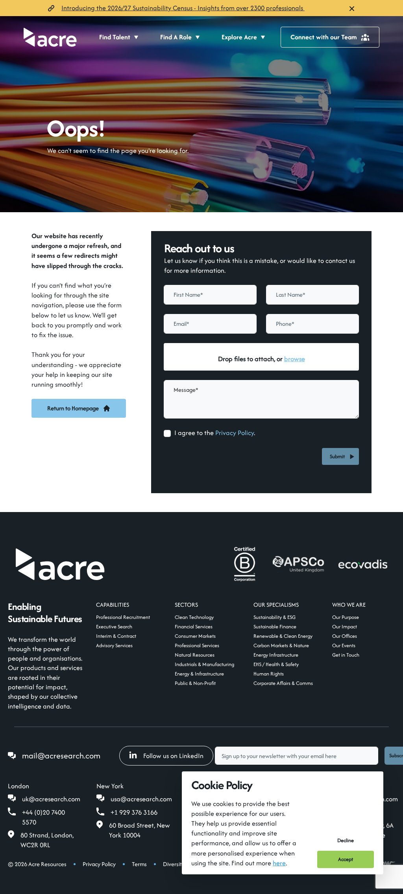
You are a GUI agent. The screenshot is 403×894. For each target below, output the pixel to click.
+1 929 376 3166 (134, 812)
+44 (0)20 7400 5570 (43, 817)
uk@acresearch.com (51, 799)
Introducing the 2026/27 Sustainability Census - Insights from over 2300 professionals (183, 8)
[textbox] (210, 295)
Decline (345, 840)
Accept (345, 859)
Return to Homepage (73, 408)
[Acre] (50, 37)
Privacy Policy (234, 432)
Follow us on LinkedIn (173, 755)
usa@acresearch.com (141, 799)
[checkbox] (167, 433)
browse (294, 358)
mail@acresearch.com (61, 755)
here (279, 863)
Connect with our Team (323, 37)
